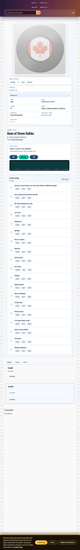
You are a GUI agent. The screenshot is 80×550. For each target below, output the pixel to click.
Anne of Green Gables (16, 115)
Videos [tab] (25, 362)
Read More (12, 376)
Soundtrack (50, 108)
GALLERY (35, 7)
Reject (53, 542)
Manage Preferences (68, 542)
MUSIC (34, 2)
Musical (56, 108)
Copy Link (29, 82)
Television (62, 108)
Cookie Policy (18, 547)
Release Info (40, 95)
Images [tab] (17, 362)
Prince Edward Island (17, 139)
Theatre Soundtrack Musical (17, 137)
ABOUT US (43, 7)
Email (23, 82)
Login (73, 13)
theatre (43, 108)
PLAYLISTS (43, 2)
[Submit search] (38, 13)
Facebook (12, 82)
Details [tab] (9, 362)
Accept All (41, 542)
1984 (11, 102)
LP (11, 108)
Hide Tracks (65, 179)
